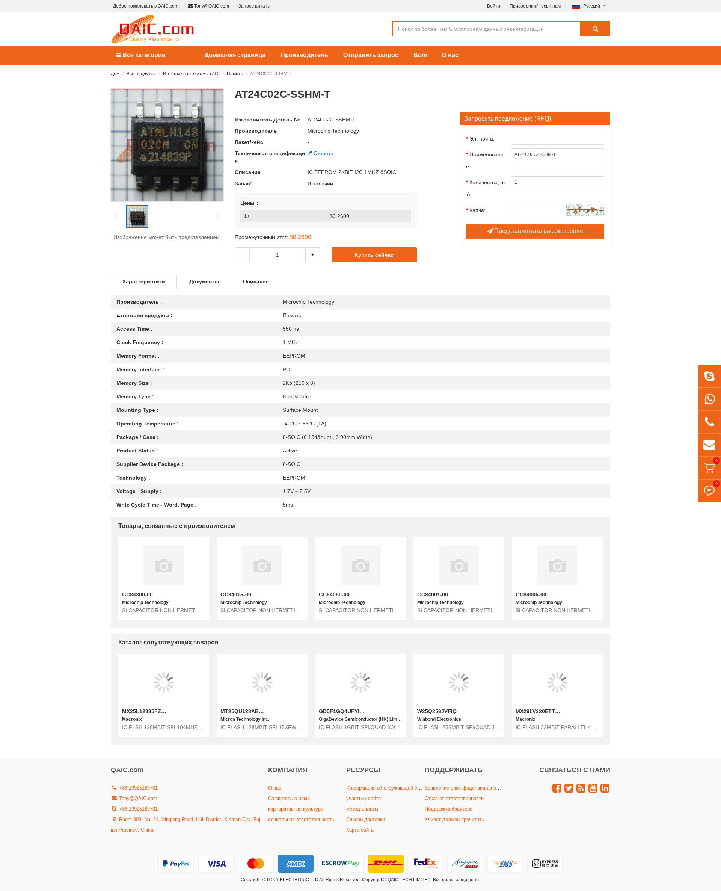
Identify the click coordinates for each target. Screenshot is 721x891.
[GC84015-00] (262, 565)
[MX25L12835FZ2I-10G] (163, 682)
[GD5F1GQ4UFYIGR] (360, 682)
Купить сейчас (374, 255)
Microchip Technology (333, 131)
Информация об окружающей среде (387, 788)
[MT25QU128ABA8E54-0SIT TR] (262, 682)
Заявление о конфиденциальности (464, 788)
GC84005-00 (531, 594)
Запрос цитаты (254, 6)
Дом (115, 73)
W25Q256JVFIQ (437, 711)
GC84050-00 (334, 594)
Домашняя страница (235, 55)
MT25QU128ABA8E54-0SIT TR (258, 711)
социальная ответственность (301, 819)
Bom (420, 55)
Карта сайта (360, 830)
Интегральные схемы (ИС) (191, 73)
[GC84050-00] (360, 565)
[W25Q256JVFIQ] (459, 682)
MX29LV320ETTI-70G (542, 711)
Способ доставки (365, 819)
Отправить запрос (370, 55)
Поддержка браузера (448, 809)
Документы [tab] (204, 281)
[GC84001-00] (459, 565)
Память (235, 73)
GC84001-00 (432, 594)
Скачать (322, 153)
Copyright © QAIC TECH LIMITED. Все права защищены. (421, 879)
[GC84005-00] (557, 565)
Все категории (143, 55)
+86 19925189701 (138, 788)
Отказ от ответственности (454, 798)
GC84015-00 (235, 594)
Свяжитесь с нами (289, 798)
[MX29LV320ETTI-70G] (557, 682)
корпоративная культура (295, 809)
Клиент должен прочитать (454, 819)
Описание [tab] (256, 281)
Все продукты (141, 73)
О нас (450, 55)
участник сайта (363, 798)
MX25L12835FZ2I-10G (150, 711)
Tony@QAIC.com (211, 6)
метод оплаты (362, 809)
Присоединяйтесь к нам (535, 6)
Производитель (304, 55)
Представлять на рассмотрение (538, 231)
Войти (493, 6)
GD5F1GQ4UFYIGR (343, 711)
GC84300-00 (137, 594)
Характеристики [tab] (143, 281)
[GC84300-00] (163, 565)
